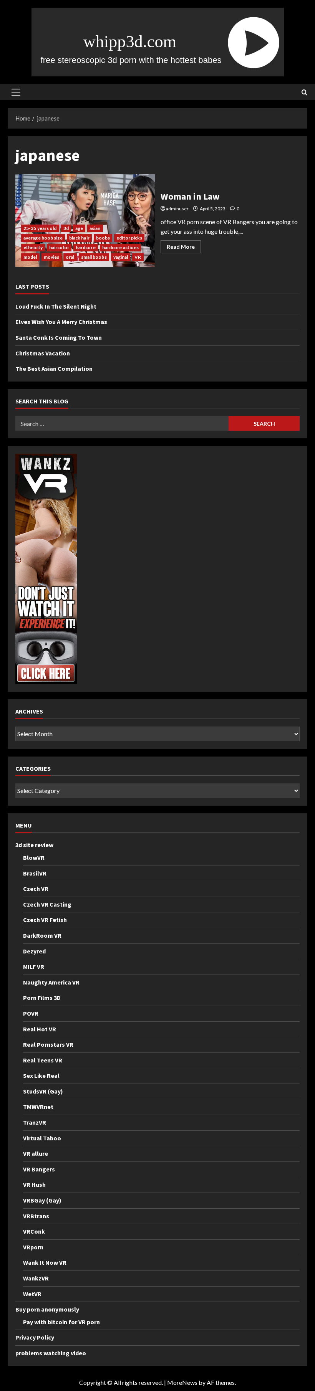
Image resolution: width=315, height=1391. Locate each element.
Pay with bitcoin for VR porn (61, 1322)
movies (52, 257)
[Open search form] (304, 92)
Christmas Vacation (42, 353)
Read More (184, 248)
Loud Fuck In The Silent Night (55, 306)
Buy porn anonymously (47, 1309)
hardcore (86, 247)
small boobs (94, 257)
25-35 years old (40, 228)
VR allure (35, 1153)
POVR (30, 1013)
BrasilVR (34, 873)
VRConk (34, 1231)
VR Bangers (39, 1169)
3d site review (34, 845)
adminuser (177, 208)
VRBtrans (36, 1216)
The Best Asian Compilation (54, 368)
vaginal (120, 257)
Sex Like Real (41, 1075)
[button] (16, 92)
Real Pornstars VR (48, 1044)
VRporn (33, 1247)
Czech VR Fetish (45, 919)
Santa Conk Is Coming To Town (58, 337)
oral (70, 257)
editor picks (129, 238)
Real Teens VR (42, 1060)
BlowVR (34, 857)
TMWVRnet (38, 1106)
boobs (103, 238)
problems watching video (50, 1353)
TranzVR (34, 1122)
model (30, 257)
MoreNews (182, 1382)
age (79, 228)
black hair (79, 238)
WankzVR (36, 1278)
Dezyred (34, 951)
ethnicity (33, 247)
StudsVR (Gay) (43, 1091)
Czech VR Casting (47, 904)
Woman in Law (85, 220)
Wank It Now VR (44, 1262)
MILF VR (33, 966)
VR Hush (34, 1184)
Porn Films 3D (42, 997)
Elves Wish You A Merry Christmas (61, 321)
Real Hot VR (39, 1029)
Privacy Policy (34, 1337)
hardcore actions (120, 247)
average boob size (43, 238)
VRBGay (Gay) (42, 1200)
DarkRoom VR (42, 935)
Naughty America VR (51, 982)
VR (137, 257)
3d (66, 228)
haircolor (59, 247)
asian (95, 228)
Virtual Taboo (42, 1138)
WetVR (32, 1294)
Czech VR (35, 888)
